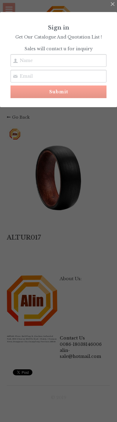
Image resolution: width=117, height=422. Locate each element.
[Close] (112, 4)
